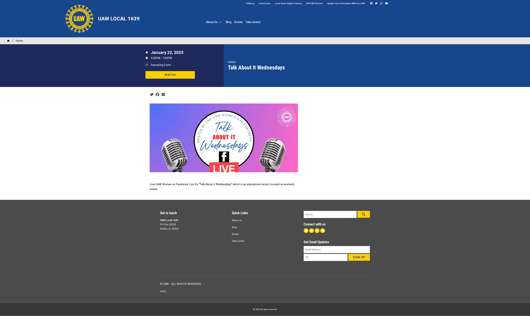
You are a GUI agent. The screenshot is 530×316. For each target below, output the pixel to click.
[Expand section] (220, 22)
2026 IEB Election (314, 3)
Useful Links (265, 3)
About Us (212, 22)
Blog (228, 22)
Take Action (252, 22)
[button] (363, 214)
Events (238, 22)
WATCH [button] (170, 74)
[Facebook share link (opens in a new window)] (157, 94)
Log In (163, 291)
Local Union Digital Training (288, 3)
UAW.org (250, 3)
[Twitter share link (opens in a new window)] (152, 94)
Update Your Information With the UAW (346, 3)
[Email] (163, 94)
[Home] (8, 40)
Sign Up (359, 257)
